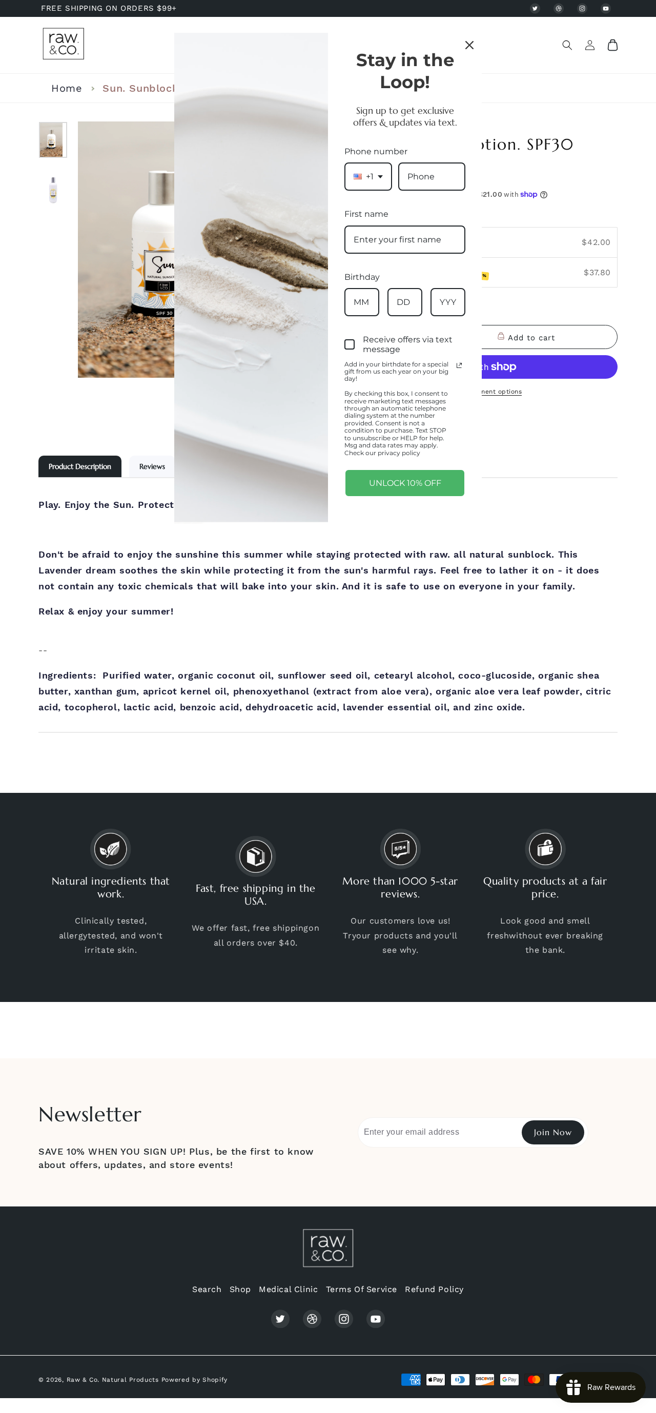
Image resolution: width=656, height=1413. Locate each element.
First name (366, 214)
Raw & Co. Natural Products (113, 1379)
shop (240, 1289)
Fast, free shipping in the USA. (256, 895)
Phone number (375, 151)
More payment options (485, 391)
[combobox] (368, 176)
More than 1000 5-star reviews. (400, 887)
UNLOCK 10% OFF (405, 483)
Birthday (362, 277)
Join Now (553, 1132)
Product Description (80, 466)
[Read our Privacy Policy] (459, 365)
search (207, 1289)
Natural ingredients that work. (111, 887)
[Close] (469, 45)
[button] (567, 45)
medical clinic (288, 1289)
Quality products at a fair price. (545, 887)
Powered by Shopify (194, 1379)
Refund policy (434, 1289)
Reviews (152, 466)
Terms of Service (362, 1289)
